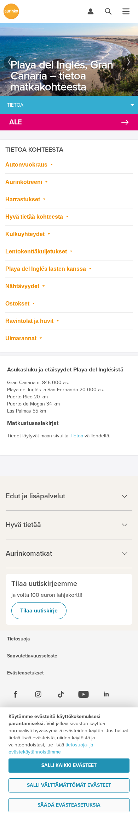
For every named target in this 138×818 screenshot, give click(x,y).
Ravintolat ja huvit (30, 321)
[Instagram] (38, 694)
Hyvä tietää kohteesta (34, 217)
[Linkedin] (106, 694)
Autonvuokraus (27, 165)
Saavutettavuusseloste (32, 656)
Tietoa (15, 105)
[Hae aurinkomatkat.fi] (108, 11)
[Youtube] (83, 694)
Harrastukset (23, 199)
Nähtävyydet (23, 286)
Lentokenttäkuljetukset (36, 251)
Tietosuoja (18, 639)
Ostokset (18, 304)
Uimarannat (21, 338)
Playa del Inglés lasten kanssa (46, 269)
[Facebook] (15, 694)
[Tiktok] (61, 694)
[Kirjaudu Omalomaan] (90, 11)
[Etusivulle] (11, 11)
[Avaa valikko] (125, 11)
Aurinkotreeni (24, 182)
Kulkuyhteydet (25, 234)
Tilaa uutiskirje (39, 610)
